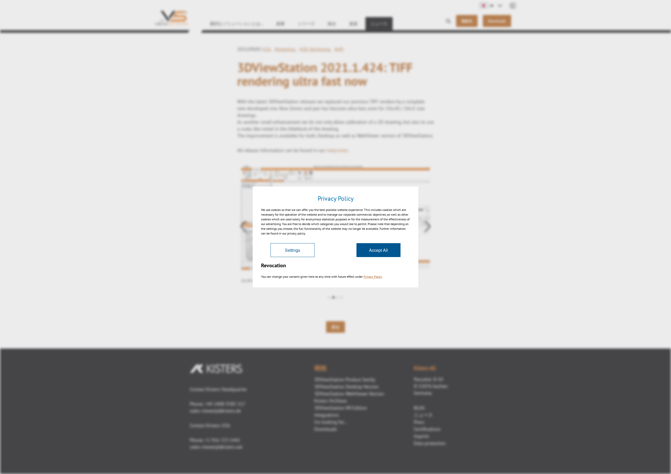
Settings (292, 250)
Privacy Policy (373, 277)
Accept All (378, 250)
